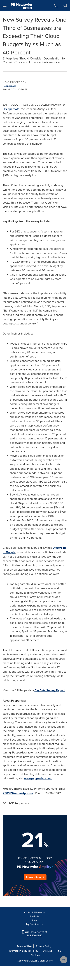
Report (60, 690)
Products (34, 916)
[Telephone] (56, 5)
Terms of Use (24, 946)
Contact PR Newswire (34, 912)
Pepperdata (11, 109)
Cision (41, 960)
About (35, 920)
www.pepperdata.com (38, 778)
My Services (33, 924)
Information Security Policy (23, 951)
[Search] (65, 5)
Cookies (35, 955)
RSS (59, 951)
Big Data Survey (45, 690)
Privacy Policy (43, 946)
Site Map (47, 951)
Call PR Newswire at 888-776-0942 (35, 933)
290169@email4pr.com (18, 793)
